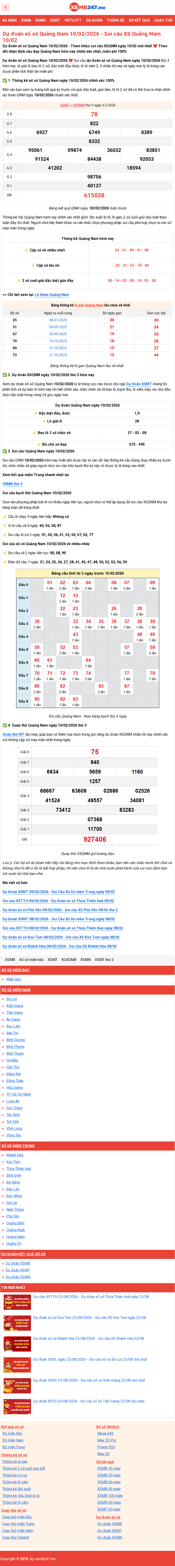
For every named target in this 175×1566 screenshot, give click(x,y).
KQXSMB (69, 960)
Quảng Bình (15, 1223)
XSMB (26, 20)
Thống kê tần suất (16, 1489)
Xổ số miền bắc (31, 960)
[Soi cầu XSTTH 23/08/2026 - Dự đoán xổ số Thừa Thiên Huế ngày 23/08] (17, 1303)
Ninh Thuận (15, 1209)
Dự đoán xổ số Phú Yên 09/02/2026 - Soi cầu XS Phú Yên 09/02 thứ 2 (60, 910)
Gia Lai (11, 1203)
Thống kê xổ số (14, 1455)
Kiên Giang (14, 1006)
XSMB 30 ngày (109, 1475)
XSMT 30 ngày (109, 1509)
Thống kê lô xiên (15, 1482)
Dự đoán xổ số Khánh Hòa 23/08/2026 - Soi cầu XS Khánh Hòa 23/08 (88, 1338)
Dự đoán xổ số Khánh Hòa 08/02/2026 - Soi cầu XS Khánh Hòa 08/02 (60, 946)
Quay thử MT (13, 734)
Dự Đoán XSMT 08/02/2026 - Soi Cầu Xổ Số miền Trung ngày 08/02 (59, 919)
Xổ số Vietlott (107, 1427)
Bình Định (13, 1175)
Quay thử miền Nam (17, 1531)
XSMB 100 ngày (110, 1496)
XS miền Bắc (12, 1433)
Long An (12, 1101)
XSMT (55, 20)
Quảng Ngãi (15, 1230)
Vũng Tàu (13, 1135)
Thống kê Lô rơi (14, 1475)
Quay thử (163, 20)
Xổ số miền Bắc (15, 970)
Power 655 (106, 1447)
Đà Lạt (11, 999)
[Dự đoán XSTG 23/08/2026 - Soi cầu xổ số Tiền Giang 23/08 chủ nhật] (17, 1407)
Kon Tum (13, 1162)
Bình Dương (15, 1040)
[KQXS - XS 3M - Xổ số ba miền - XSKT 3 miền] (87, 10)
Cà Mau (12, 1060)
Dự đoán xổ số (108, 1517)
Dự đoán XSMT (139, 384)
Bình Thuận (15, 1053)
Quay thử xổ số (13, 1510)
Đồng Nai (13, 1074)
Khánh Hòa (14, 1155)
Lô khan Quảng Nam (52, 295)
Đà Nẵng (13, 1182)
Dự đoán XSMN (17, 1277)
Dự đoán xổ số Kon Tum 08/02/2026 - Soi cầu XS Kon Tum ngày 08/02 (61, 937)
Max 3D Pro (106, 1440)
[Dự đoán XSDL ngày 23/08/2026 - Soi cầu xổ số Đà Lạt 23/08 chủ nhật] (17, 1365)
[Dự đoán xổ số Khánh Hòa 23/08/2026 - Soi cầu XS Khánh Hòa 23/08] (17, 1344)
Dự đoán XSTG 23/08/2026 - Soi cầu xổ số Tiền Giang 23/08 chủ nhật (88, 1401)
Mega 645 (105, 1433)
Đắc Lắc (13, 1189)
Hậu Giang (14, 1087)
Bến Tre (12, 1033)
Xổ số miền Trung (18, 1146)
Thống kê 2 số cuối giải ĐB (23, 1468)
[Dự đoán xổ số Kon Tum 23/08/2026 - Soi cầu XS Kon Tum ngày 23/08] (17, 1323)
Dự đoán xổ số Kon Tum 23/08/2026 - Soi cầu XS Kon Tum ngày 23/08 (89, 1317)
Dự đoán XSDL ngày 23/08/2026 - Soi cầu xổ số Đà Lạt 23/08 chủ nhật (90, 1359)
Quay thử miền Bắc (17, 1517)
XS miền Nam (12, 1440)
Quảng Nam (15, 1237)
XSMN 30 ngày (109, 1502)
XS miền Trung (13, 1447)
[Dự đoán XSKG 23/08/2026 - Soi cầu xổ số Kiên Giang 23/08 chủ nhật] (17, 1386)
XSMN (40, 20)
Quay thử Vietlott (15, 1537)
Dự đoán (94, 20)
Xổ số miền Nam (16, 990)
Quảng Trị (13, 1243)
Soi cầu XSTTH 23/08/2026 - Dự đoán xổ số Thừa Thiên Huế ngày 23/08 (91, 1297)
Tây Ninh (13, 1115)
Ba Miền (9, 20)
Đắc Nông (14, 1196)
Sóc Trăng (14, 1108)
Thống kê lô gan (14, 1461)
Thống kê (115, 20)
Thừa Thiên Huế (18, 1168)
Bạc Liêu (13, 1026)
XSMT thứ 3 (104, 960)
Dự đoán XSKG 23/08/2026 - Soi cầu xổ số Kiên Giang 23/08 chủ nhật (89, 1380)
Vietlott (73, 20)
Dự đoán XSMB (17, 1263)
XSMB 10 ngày (109, 1468)
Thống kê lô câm (15, 1502)
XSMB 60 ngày (109, 1482)
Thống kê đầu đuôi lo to (21, 1496)
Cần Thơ (12, 1067)
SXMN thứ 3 (12, 484)
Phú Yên (12, 1216)
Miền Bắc (13, 979)
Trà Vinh (12, 1121)
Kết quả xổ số (12, 1427)
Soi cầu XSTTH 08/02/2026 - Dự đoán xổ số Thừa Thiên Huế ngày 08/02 (63, 928)
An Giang (13, 1019)
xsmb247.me (45, 1559)
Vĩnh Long (14, 1128)
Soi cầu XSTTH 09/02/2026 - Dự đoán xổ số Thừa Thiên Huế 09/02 (58, 901)
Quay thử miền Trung (18, 1524)
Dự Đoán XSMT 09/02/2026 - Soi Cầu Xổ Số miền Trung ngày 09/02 (59, 892)
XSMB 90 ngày (109, 1489)
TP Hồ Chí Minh (18, 1094)
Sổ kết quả (139, 20)
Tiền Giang (14, 1012)
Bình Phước (15, 1047)
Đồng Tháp (14, 1081)
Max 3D (103, 1454)
